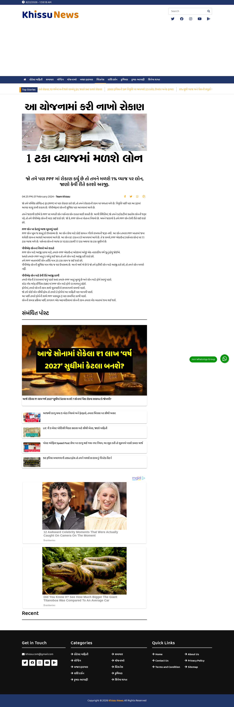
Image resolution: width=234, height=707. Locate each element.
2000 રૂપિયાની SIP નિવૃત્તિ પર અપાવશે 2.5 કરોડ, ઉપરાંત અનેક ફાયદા (127, 89)
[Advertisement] (117, 49)
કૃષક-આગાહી (138, 80)
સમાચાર (50, 80)
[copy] (144, 197)
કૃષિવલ (124, 80)
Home (159, 654)
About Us (193, 654)
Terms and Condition (167, 667)
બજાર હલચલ (86, 80)
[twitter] (172, 18)
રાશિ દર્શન (112, 80)
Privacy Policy (196, 661)
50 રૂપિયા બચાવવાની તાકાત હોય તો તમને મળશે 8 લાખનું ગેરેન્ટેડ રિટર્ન (77, 458)
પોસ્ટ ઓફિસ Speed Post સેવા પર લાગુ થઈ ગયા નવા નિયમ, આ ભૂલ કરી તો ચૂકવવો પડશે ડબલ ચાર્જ (93, 443)
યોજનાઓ (72, 80)
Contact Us (162, 661)
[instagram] (190, 18)
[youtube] (199, 18)
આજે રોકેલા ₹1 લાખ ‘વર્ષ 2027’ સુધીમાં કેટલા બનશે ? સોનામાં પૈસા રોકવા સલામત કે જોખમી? (67, 399)
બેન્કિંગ (60, 80)
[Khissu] (208, 18)
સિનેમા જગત (154, 80)
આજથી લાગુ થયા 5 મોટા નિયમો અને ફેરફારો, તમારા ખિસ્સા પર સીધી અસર (79, 413)
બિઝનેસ (100, 80)
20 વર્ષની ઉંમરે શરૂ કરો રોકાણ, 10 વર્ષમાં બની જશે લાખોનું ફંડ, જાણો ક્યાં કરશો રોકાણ (48, 89)
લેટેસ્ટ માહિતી (35, 80)
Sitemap (193, 667)
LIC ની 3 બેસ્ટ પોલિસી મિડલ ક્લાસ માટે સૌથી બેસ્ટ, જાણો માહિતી (75, 428)
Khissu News (116, 700)
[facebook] (181, 18)
